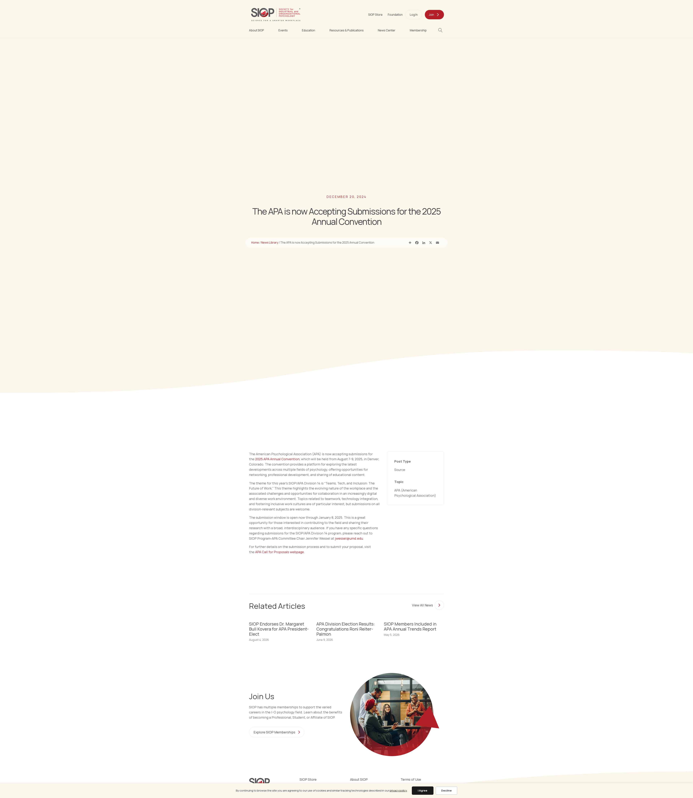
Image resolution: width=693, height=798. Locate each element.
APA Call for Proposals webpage (279, 552)
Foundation (395, 15)
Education (308, 30)
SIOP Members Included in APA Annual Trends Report (410, 626)
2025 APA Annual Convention (277, 459)
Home (255, 242)
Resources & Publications (347, 30)
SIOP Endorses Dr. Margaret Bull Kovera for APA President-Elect (279, 629)
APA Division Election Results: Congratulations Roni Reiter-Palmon (345, 629)
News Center (386, 30)
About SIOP (256, 30)
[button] (441, 30)
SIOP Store (375, 15)
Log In (414, 15)
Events (283, 30)
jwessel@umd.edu (349, 538)
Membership (418, 30)
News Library (269, 242)
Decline (446, 790)
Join (431, 15)
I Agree (422, 790)
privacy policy (398, 790)
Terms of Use (411, 780)
